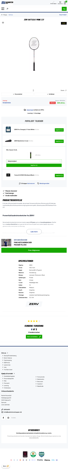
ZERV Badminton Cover (21, 141)
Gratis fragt (30, 110)
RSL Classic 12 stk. (11, 150)
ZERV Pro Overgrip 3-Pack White (24, 129)
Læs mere (34, 232)
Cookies (13, 417)
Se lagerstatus (7, 102)
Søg (64, 9)
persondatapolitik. (34, 437)
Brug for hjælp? (63, 14)
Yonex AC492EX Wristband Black (24, 175)
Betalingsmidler (44, 183)
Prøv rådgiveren (34, 250)
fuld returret (31, 183)
